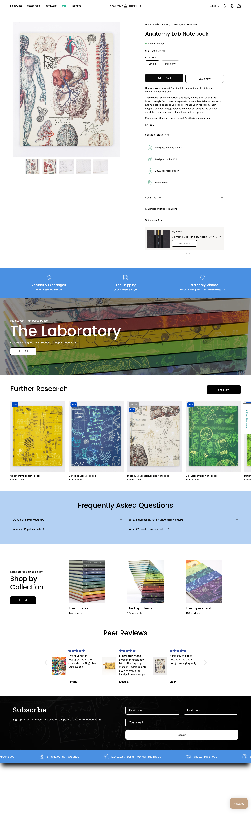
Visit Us (121, 796)
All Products (161, 24)
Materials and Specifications (161, 208)
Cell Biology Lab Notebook (201, 476)
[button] (16, 6)
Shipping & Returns (155, 220)
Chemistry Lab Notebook (25, 476)
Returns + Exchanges (130, 780)
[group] (125, 441)
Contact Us (124, 791)
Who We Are (78, 775)
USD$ (213, 6)
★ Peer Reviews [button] (246, 418)
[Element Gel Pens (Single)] (158, 239)
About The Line (153, 197)
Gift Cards (123, 786)
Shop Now (223, 389)
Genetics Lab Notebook (82, 476)
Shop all (23, 600)
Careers (76, 791)
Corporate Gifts (80, 780)
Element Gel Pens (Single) (189, 237)
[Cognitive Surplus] (125, 6)
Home (148, 24)
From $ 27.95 (17, 480)
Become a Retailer (82, 786)
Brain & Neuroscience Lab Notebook (148, 476)
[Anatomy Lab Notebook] (32, 166)
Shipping (122, 775)
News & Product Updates (86, 796)
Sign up (182, 734)
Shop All (23, 351)
